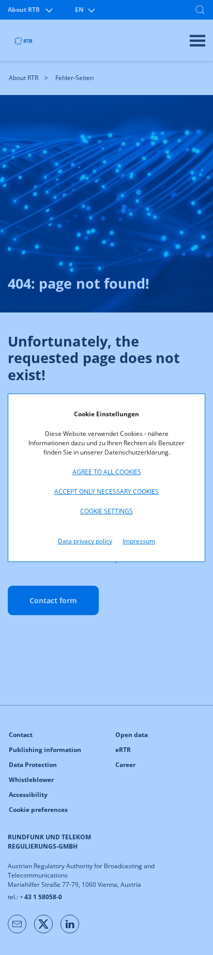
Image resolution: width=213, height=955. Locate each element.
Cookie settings (106, 511)
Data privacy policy (85, 541)
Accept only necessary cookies (106, 491)
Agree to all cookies (106, 471)
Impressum (139, 541)
